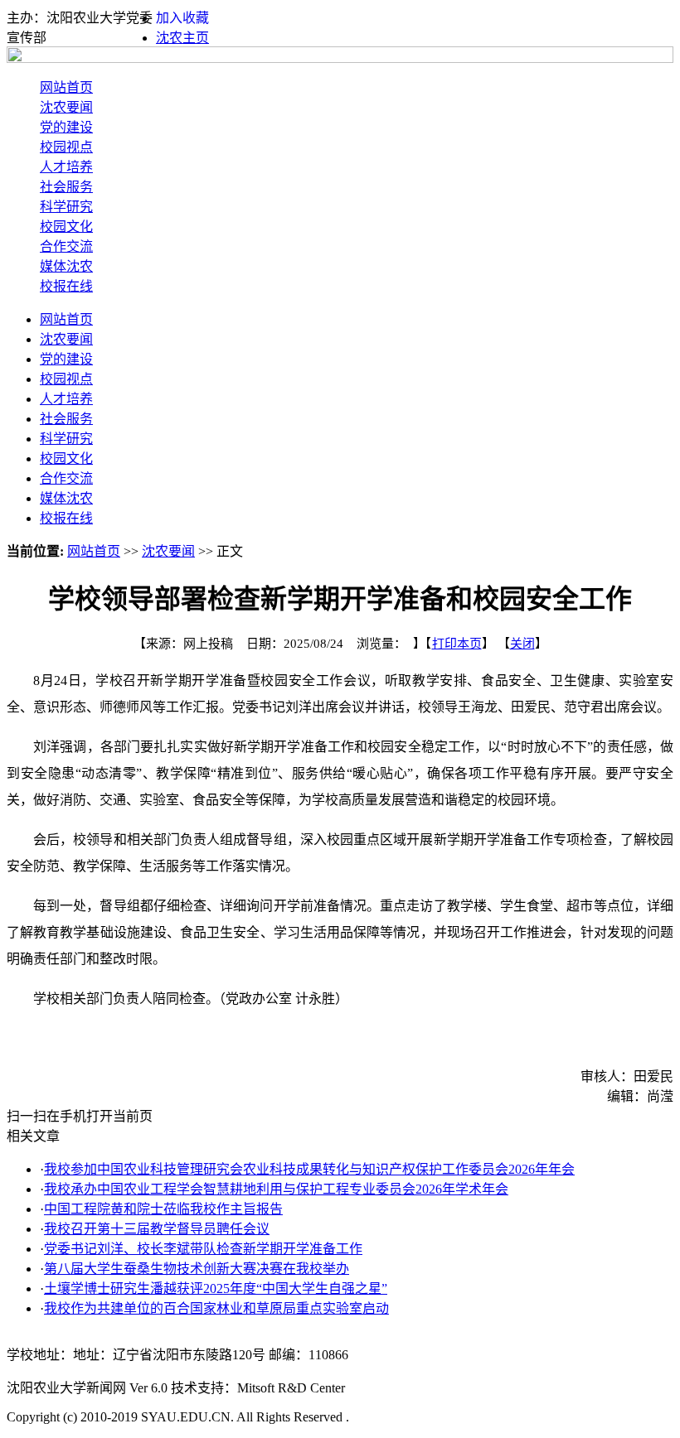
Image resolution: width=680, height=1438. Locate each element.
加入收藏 (182, 18)
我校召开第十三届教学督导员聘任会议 (157, 1229)
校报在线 (66, 286)
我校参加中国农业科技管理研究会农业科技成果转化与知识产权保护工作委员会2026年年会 (309, 1169)
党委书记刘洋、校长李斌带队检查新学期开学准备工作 (203, 1249)
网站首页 (66, 87)
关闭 (522, 643)
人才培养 (66, 167)
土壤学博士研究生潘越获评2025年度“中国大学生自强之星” (215, 1288)
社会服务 (66, 187)
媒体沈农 (66, 266)
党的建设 (66, 127)
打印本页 (457, 643)
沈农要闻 (66, 107)
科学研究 (66, 207)
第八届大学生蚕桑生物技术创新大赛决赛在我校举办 (196, 1269)
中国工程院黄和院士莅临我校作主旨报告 (163, 1209)
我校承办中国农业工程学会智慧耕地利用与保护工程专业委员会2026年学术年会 (276, 1189)
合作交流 (66, 246)
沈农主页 (182, 38)
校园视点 (66, 147)
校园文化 (66, 227)
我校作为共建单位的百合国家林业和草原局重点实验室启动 (216, 1308)
